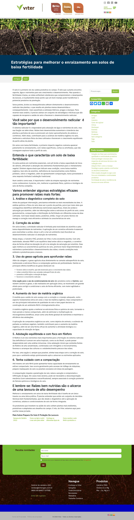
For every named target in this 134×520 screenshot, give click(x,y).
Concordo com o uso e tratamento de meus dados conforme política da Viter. (66, 460)
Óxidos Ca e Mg (102, 488)
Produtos (95, 134)
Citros (94, 125)
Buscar (115, 91)
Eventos (94, 130)
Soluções (72, 488)
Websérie (72, 496)
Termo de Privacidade (19, 517)
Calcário (94, 120)
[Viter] (26, 7)
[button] (56, 8)
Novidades (72, 493)
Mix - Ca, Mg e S (102, 490)
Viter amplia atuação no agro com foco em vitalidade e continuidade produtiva (104, 175)
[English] (105, 12)
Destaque (95, 127)
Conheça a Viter (75, 485)
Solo (26, 79)
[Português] (107, 12)
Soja (93, 139)
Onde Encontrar (74, 490)
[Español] (110, 12)
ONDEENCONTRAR (108, 7)
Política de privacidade (34, 517)
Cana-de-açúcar (97, 122)
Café (93, 118)
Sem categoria (97, 137)
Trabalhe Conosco (75, 498)
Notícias (94, 132)
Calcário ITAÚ (101, 485)
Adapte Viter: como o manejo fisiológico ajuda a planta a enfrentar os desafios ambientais (105, 168)
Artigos (17, 79)
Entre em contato (38, 496)
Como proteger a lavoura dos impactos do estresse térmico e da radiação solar (104, 161)
